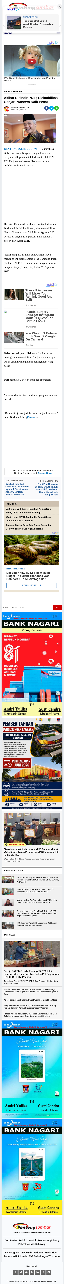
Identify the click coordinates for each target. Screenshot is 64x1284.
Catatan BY (11, 1240)
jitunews (32, 417)
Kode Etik (27, 1252)
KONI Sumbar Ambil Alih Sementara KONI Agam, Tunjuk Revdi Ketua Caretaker (37, 924)
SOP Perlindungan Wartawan (44, 1256)
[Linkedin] (37, 1272)
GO (57, 608)
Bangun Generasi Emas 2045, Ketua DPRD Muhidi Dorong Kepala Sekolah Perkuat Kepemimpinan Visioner (30, 1006)
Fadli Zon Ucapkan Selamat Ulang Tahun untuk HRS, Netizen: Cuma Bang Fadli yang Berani (46, 489)
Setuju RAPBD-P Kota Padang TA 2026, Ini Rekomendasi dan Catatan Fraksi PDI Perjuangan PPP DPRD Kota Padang (31, 974)
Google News (45, 473)
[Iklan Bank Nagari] (32, 1117)
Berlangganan (12, 1252)
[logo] (32, 1229)
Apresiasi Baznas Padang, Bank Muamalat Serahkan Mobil (30, 1000)
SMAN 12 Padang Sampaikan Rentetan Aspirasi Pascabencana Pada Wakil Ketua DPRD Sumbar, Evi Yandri (38, 879)
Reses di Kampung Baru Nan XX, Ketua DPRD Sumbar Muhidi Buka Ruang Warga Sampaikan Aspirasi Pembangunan (37, 913)
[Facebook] (15, 1272)
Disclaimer (44, 1240)
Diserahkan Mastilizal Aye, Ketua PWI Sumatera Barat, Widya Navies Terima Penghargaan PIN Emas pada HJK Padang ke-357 (31, 852)
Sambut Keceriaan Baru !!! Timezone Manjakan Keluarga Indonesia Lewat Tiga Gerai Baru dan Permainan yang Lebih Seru (31, 991)
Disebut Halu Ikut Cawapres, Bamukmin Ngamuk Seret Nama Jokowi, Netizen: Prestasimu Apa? (17, 489)
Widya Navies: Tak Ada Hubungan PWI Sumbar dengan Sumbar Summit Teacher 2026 (37, 901)
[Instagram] (32, 1272)
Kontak (32, 1240)
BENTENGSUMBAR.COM (20, 148)
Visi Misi (30, 1244)
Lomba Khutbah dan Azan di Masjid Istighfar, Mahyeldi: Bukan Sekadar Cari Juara (36, 890)
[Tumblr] (43, 1272)
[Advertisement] (31, 197)
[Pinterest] (26, 1272)
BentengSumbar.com (31, 1281)
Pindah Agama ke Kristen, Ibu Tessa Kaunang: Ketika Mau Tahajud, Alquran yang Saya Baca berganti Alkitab (30, 1015)
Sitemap (41, 1244)
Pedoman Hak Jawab (15, 1256)
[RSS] (48, 1272)
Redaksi (23, 1240)
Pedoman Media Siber (45, 1252)
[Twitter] (20, 1272)
